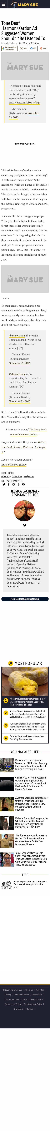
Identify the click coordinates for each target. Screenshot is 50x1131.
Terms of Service (21, 994)
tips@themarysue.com (13, 464)
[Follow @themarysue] (4, 485)
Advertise (40, 990)
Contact (29, 1009)
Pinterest (28, 447)
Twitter (42, 442)
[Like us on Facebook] (9, 485)
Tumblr (18, 447)
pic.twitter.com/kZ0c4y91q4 (24, 102)
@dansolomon (17, 335)
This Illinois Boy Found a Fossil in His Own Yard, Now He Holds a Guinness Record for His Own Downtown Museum (31, 840)
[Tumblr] (18, 485)
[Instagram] (13, 485)
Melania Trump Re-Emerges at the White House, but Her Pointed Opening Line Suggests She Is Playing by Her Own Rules (31, 823)
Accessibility (37, 994)
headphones (29, 476)
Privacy (8, 994)
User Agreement (12, 999)
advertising (6, 476)
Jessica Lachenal (10, 43)
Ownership (18, 1009)
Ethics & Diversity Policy (32, 999)
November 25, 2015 (19, 363)
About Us (29, 990)
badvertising (17, 476)
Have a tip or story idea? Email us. (30, 881)
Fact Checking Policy (33, 1004)
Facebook (6, 447)
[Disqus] (25, 933)
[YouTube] (23, 485)
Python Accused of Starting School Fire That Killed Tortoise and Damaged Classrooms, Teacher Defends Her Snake (27, 702)
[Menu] (4, 4)
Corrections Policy (13, 1004)
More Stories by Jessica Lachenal (25, 598)
